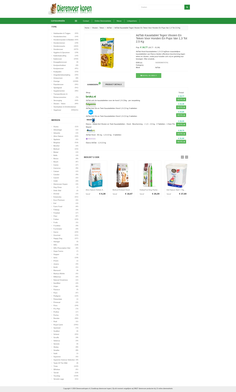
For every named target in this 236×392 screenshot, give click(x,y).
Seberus (65, 341)
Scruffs (65, 337)
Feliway (65, 210)
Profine (65, 312)
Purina (65, 315)
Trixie (65, 366)
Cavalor (65, 174)
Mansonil (65, 270)
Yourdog (65, 376)
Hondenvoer (65, 49)
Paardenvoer (65, 84)
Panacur (65, 289)
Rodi (65, 321)
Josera (65, 264)
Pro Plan (65, 309)
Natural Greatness (65, 280)
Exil (65, 203)
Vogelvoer (64, 110)
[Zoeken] (187, 7)
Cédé (65, 181)
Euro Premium (65, 200)
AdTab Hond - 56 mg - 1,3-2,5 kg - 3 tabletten (103, 135)
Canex (65, 165)
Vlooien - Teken (65, 104)
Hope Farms (65, 251)
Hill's (65, 245)
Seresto (65, 344)
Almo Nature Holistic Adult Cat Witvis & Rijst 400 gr (105, 190)
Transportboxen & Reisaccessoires (65, 95)
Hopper (65, 254)
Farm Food (65, 206)
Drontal (65, 194)
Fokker (65, 219)
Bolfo (65, 155)
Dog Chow (65, 187)
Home (87, 28)
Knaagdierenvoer (65, 62)
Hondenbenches (65, 36)
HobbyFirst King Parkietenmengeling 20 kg (156, 190)
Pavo (65, 293)
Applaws (65, 139)
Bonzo (65, 159)
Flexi (65, 216)
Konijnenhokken (65, 65)
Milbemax (65, 277)
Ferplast (65, 213)
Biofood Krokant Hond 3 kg (123, 190)
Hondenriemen (65, 43)
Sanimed (65, 328)
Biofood (65, 149)
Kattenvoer (65, 59)
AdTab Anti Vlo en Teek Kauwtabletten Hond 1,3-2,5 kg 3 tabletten (111, 108)
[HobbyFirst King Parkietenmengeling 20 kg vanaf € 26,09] (149, 175)
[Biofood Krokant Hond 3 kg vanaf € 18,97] (122, 175)
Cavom (65, 178)
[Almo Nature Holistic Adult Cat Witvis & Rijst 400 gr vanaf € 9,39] (95, 175)
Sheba (65, 347)
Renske (65, 318)
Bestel (180, 99)
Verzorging (65, 100)
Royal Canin (65, 325)
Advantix (65, 133)
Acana (65, 127)
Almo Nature (65, 136)
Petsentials (65, 299)
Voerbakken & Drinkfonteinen (65, 107)
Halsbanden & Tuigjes (65, 33)
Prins (65, 305)
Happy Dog (65, 238)
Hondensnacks (65, 46)
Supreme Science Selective (65, 360)
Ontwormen (65, 78)
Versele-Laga (65, 379)
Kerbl (65, 267)
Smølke (65, 350)
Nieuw (119, 21)
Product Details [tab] (113, 84)
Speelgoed (65, 88)
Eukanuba (65, 197)
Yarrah (65, 373)
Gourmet (65, 235)
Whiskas (65, 369)
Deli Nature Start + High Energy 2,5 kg (181, 190)
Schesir (65, 334)
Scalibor (65, 331)
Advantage (65, 130)
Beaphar (65, 143)
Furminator (65, 229)
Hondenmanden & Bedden (65, 40)
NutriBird (65, 283)
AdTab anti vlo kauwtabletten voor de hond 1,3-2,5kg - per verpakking (113, 100)
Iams (65, 258)
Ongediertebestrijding (65, 75)
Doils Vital (65, 190)
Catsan (65, 171)
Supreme (65, 357)
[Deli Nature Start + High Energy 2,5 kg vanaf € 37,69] (176, 175)
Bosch (65, 162)
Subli (65, 353)
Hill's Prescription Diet (65, 248)
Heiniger (65, 242)
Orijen (65, 286)
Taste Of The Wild (65, 363)
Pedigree (65, 296)
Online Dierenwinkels (103, 21)
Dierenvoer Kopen (65, 184)
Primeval (65, 302)
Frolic (65, 222)
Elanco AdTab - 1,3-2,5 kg (96, 143)
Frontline (65, 226)
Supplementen (65, 91)
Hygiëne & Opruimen (65, 52)
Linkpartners (132, 21)
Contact (86, 21)
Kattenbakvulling (65, 56)
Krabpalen (65, 72)
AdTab (109, 28)
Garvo (65, 232)
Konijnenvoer (65, 68)
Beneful (65, 146)
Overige (65, 81)
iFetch (65, 261)
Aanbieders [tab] (93, 84)
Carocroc (65, 168)
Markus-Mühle (65, 274)
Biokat (65, 152)
